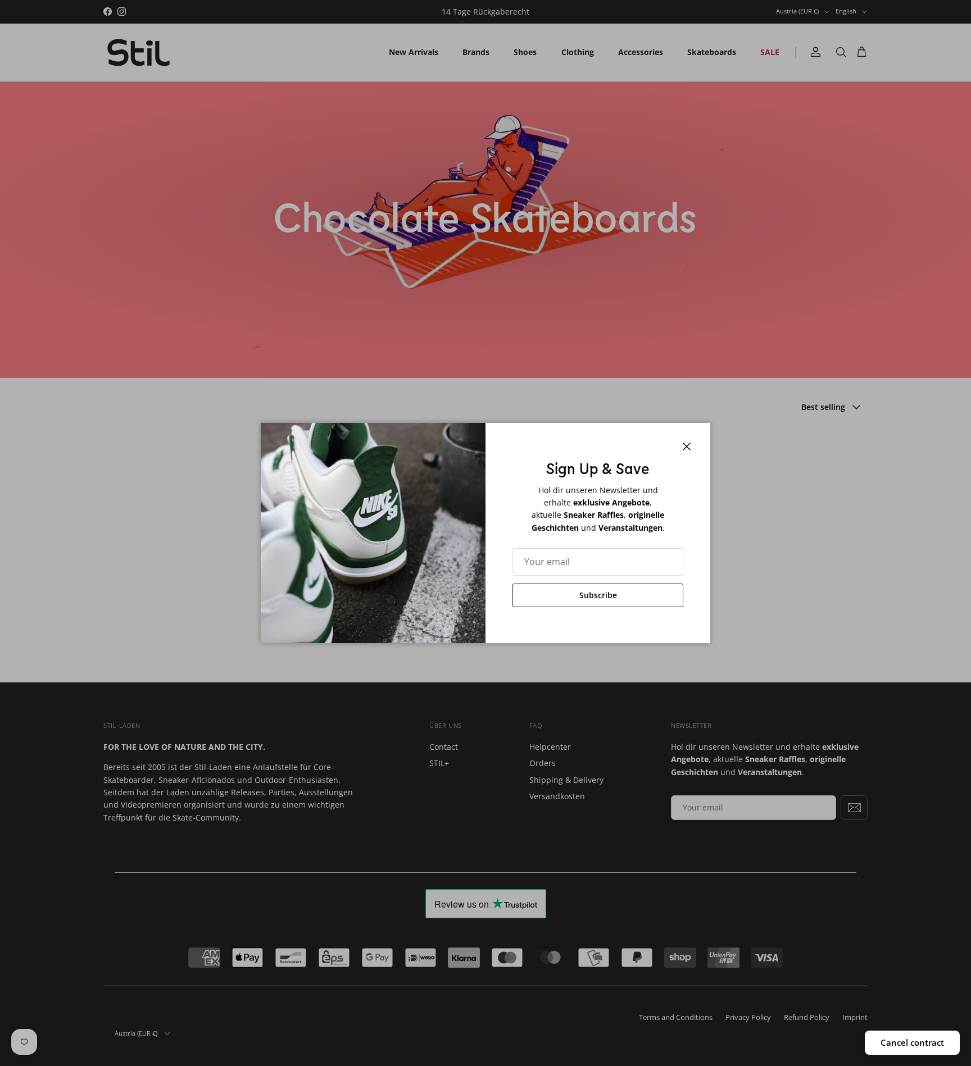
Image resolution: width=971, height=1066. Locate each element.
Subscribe (598, 595)
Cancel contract (912, 1042)
